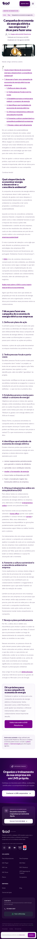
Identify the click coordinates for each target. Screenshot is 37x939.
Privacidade (5, 929)
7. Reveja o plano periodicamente (19, 125)
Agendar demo (25, 3)
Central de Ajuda (15, 744)
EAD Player (5, 863)
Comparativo (23, 877)
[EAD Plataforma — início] (6, 3)
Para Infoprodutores (8, 858)
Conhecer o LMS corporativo (17, 793)
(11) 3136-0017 (10, 909)
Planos (4, 877)
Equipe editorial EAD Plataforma (21, 34)
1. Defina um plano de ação (17, 88)
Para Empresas (23, 858)
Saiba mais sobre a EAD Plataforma (18, 724)
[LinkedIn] (9, 847)
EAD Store (5, 872)
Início (4, 15)
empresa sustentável (10, 237)
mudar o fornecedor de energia (16, 472)
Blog (9, 15)
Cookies (11, 929)
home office (14, 514)
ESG (5, 259)
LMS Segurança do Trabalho (24, 872)
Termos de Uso (18, 929)
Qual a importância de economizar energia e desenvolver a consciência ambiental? (18, 73)
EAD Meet (22, 863)
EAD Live (4, 867)
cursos (28, 517)
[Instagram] (4, 847)
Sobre (4, 888)
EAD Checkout (23, 867)
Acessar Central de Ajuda (17, 821)
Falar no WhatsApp (19, 914)
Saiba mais (22, 935)
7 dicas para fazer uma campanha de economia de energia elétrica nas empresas (18, 82)
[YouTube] (14, 847)
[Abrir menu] (33, 4)
